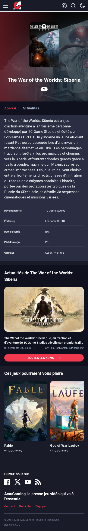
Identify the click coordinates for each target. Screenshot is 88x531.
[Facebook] (7, 482)
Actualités (30, 108)
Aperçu (10, 108)
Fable (8, 445)
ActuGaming (17, 6)
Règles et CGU (12, 524)
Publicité (25, 506)
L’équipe (40, 506)
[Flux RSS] (38, 482)
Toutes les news (40, 358)
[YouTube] (28, 482)
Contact (9, 506)
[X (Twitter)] (18, 482)
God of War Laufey (64, 445)
